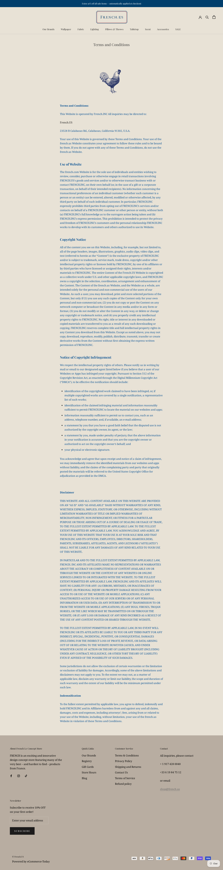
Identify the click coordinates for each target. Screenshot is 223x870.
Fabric (81, 29)
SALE (178, 29)
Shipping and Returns (128, 767)
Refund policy (123, 783)
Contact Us (121, 772)
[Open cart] (214, 17)
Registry (87, 761)
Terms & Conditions (127, 755)
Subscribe (22, 830)
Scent (148, 29)
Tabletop (134, 29)
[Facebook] (11, 776)
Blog (84, 778)
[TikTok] (26, 776)
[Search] (207, 17)
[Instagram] (18, 776)
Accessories (163, 29)
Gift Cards (88, 767)
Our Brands (48, 29)
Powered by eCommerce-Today (31, 861)
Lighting (94, 29)
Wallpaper (66, 29)
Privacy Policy (123, 761)
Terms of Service (125, 778)
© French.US (18, 856)
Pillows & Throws (114, 29)
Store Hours (89, 772)
